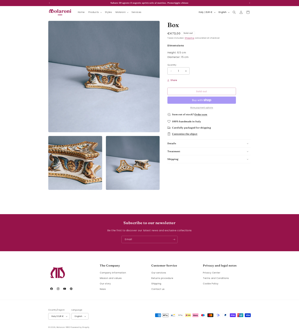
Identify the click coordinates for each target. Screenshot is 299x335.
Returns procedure (162, 278)
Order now (200, 114)
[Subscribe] (174, 239)
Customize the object (184, 134)
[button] (95, 12)
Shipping (189, 38)
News (103, 289)
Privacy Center (211, 272)
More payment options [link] (201, 107)
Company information (113, 272)
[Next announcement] (249, 3)
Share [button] (174, 80)
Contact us (158, 289)
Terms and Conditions (216, 278)
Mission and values (111, 278)
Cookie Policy (210, 283)
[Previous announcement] (49, 3)
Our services (158, 272)
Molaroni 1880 (63, 327)
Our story (105, 283)
